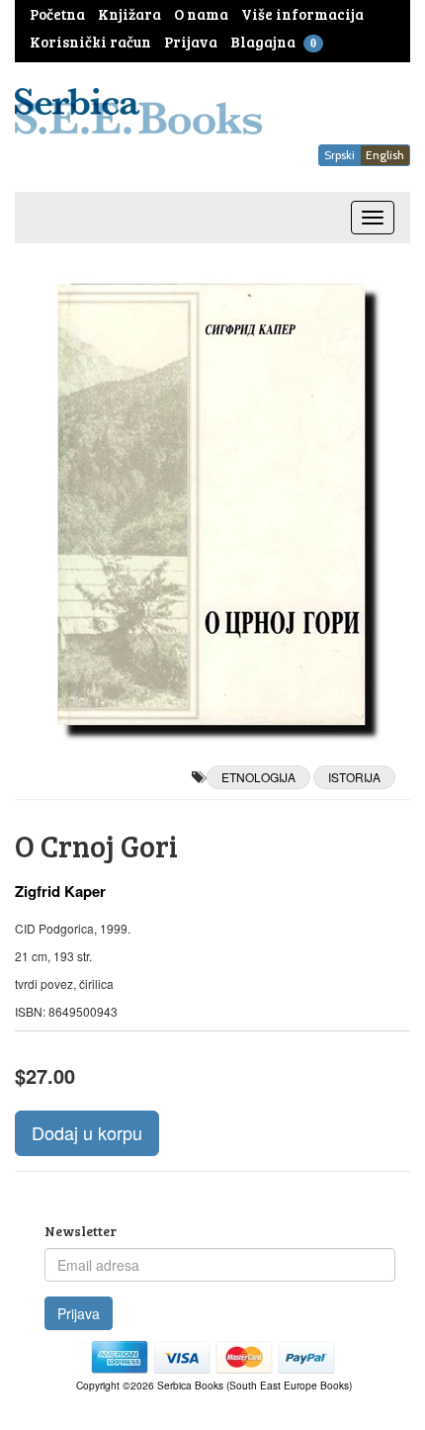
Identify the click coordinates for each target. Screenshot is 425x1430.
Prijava (78, 1313)
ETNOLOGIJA (258, 776)
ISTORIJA (354, 776)
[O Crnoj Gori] (212, 504)
